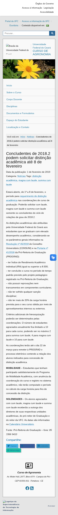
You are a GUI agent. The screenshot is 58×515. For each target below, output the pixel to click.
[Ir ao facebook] (27, 488)
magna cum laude (28, 180)
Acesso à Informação (32, 8)
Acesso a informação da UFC (35, 21)
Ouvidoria (13, 25)
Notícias (21, 176)
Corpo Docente (14, 99)
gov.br (10, 8)
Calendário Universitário (21, 424)
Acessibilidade (47, 12)
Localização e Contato (17, 127)
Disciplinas (11, 106)
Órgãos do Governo (44, 3)
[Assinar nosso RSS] (32, 488)
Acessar (51, 506)
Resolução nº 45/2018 (17, 244)
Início (9, 85)
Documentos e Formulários (20, 113)
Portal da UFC (11, 21)
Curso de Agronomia (42, 52)
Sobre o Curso (13, 92)
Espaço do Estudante (17, 120)
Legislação (49, 8)
